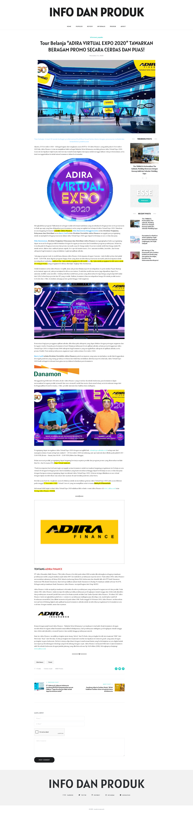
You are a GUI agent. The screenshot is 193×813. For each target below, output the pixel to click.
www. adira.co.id (110, 488)
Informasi (101, 26)
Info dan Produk (96, 12)
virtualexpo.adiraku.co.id (98, 450)
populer (79, 26)
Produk (113, 26)
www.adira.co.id (40, 649)
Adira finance (39, 662)
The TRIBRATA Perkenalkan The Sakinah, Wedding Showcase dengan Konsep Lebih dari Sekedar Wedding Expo (144, 170)
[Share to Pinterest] (123, 668)
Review (90, 26)
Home (69, 26)
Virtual (50, 662)
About (123, 26)
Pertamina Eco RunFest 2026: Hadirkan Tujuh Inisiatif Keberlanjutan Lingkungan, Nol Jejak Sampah (150, 239)
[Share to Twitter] (119, 668)
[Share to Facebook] (116, 668)
